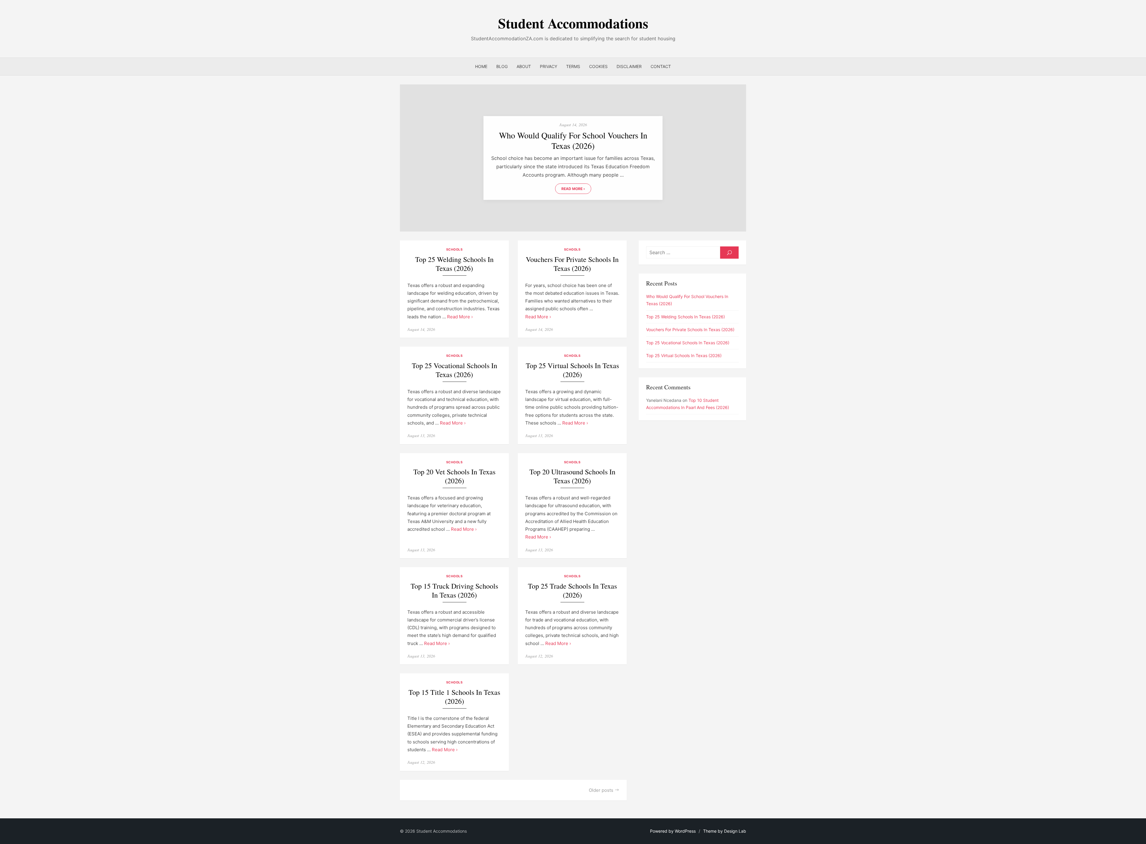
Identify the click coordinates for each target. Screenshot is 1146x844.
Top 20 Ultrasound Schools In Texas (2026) (572, 476)
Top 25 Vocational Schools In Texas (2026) (454, 370)
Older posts (601, 790)
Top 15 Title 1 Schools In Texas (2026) (454, 697)
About (524, 66)
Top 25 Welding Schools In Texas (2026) (454, 264)
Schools (454, 249)
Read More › (573, 188)
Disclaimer (629, 66)
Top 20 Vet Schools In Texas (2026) (454, 476)
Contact (661, 66)
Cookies (598, 66)
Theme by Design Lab (724, 831)
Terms (573, 66)
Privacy (548, 66)
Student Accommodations (573, 23)
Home (481, 66)
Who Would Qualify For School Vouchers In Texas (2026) (573, 140)
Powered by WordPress (673, 831)
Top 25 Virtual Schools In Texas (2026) (572, 370)
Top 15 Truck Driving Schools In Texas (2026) (454, 590)
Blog (502, 66)
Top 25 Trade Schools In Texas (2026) (572, 590)
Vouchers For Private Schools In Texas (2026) (572, 264)
